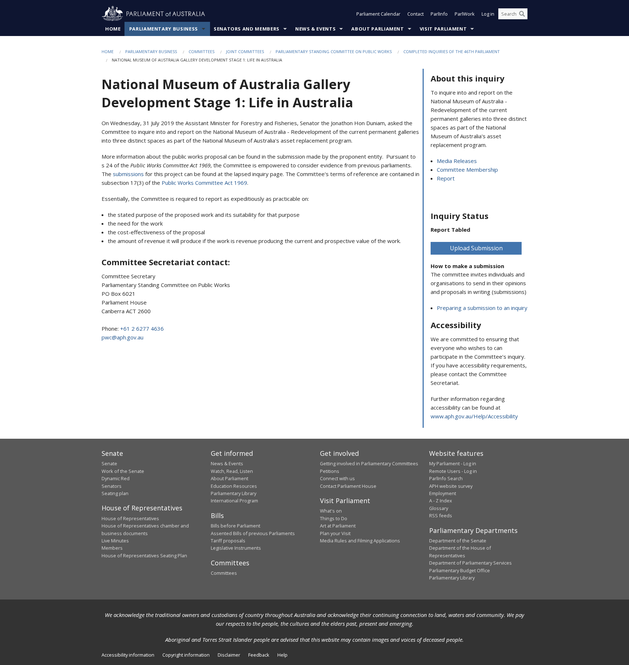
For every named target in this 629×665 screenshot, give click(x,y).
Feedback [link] (258, 655)
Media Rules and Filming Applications (360, 540)
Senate (109, 463)
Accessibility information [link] (128, 655)
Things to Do (333, 518)
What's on (331, 510)
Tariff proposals (228, 540)
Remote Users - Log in (453, 471)
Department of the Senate (457, 540)
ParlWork (465, 14)
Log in (488, 14)
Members (112, 548)
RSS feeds (440, 515)
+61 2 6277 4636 (142, 328)
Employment (442, 493)
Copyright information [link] (186, 655)
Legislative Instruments (236, 548)
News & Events (315, 28)
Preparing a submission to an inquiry (482, 307)
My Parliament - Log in (452, 463)
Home (113, 28)
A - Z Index (440, 500)
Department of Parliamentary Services (470, 563)
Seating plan (115, 493)
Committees (201, 51)
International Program (234, 500)
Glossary (438, 508)
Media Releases (457, 160)
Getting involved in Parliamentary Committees (369, 463)
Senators (112, 486)
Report (446, 178)
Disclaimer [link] (229, 655)
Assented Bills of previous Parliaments (253, 533)
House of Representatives (130, 518)
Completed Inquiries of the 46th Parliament (451, 51)
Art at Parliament (338, 525)
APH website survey (450, 486)
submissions (128, 174)
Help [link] (282, 655)
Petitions (329, 471)
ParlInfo (439, 14)
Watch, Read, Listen (232, 471)
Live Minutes (115, 540)
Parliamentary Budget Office (459, 570)
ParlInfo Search (446, 478)
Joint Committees (245, 51)
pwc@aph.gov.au (122, 337)
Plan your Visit (335, 533)
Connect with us (337, 478)
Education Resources (234, 486)
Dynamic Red (116, 478)
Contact (415, 14)
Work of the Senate (123, 471)
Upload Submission (476, 248)
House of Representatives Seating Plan (144, 555)
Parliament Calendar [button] (378, 14)
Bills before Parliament (235, 525)
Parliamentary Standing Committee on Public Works (334, 51)
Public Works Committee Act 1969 (204, 182)
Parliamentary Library (233, 493)
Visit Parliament (443, 28)
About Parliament (377, 28)
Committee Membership (467, 169)
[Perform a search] (522, 13)
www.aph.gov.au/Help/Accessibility (474, 416)
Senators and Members (247, 28)
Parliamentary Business (163, 28)
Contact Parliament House (348, 486)
